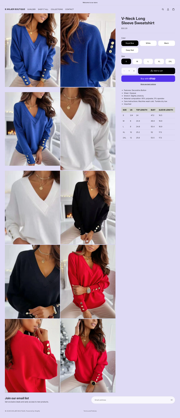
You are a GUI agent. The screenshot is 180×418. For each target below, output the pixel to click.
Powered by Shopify (33, 411)
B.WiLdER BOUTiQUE (18, 411)
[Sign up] (171, 400)
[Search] (163, 9)
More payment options (148, 84)
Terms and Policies (90, 411)
